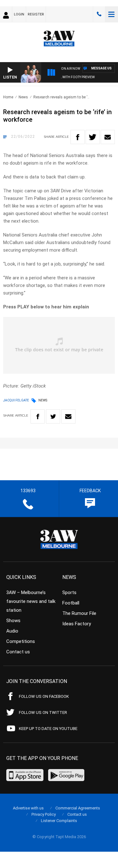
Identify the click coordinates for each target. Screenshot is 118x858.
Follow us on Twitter (43, 712)
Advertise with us (28, 808)
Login (19, 14)
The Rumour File (79, 613)
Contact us (18, 652)
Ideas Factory (76, 624)
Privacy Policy (43, 814)
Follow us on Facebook (44, 696)
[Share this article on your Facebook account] (77, 137)
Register (36, 14)
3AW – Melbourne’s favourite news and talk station (30, 601)
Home (8, 97)
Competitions (20, 641)
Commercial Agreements (77, 808)
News (23, 97)
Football (70, 603)
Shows (13, 620)
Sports (69, 592)
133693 (99, 14)
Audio (12, 631)
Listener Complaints (59, 820)
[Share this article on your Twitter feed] (93, 137)
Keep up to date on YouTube (48, 728)
